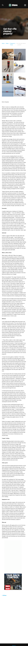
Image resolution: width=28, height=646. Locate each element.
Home (3, 43)
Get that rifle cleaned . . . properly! (21, 44)
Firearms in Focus (12, 44)
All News (4, 595)
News (7, 43)
